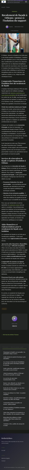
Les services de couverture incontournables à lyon (10, 378)
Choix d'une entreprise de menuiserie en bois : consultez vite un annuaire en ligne (14, 413)
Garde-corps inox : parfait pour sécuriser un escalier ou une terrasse (14, 369)
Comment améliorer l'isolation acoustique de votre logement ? (14, 408)
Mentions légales (5, 458)
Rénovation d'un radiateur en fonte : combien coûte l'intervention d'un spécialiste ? (12, 419)
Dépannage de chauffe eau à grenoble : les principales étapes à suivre (14, 352)
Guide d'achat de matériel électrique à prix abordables (14, 357)
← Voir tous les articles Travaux (10, 334)
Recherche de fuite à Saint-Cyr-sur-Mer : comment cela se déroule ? (14, 388)
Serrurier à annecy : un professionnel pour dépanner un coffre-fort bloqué (14, 398)
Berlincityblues (6, 438)
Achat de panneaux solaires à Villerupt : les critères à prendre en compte (13, 373)
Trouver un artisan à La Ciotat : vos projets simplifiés (14, 393)
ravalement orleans (14, 205)
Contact (3, 460)
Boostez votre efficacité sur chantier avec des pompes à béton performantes (13, 383)
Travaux (8, 7)
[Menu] (26, 2)
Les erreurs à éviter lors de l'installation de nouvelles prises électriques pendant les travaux (13, 363)
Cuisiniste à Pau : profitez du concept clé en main (13, 424)
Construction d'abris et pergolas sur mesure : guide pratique (12, 403)
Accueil (3, 7)
